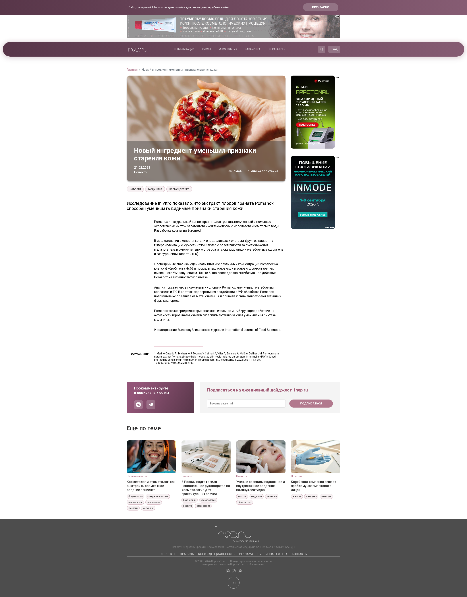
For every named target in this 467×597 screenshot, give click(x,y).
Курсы (206, 49)
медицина (155, 189)
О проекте (167, 554)
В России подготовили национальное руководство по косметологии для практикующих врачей (206, 488)
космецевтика (179, 189)
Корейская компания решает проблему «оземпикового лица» (313, 486)
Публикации (185, 49)
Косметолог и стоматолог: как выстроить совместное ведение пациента (151, 486)
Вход (334, 49)
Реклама (246, 554)
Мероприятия (228, 49)
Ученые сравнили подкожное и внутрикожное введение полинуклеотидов (260, 486)
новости (135, 189)
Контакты (300, 554)
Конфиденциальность (216, 554)
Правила (187, 554)
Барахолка (252, 49)
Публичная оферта (272, 554)
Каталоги (278, 49)
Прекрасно (320, 7)
